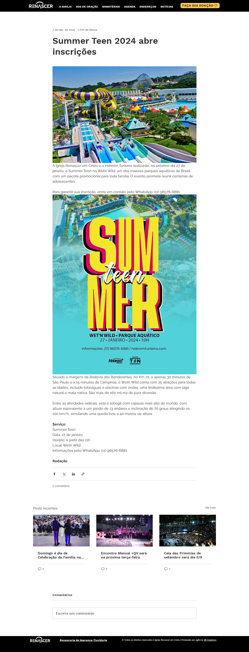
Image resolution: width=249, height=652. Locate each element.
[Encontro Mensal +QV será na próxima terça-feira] (124, 531)
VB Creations (210, 639)
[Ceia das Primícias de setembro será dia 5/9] (187, 530)
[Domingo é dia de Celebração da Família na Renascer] (61, 530)
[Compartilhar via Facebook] (54, 474)
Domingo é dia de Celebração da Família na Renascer (59, 555)
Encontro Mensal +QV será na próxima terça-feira (124, 555)
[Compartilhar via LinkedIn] (73, 474)
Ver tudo (210, 507)
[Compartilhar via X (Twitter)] (64, 474)
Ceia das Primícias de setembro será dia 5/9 (183, 555)
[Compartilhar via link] (83, 474)
